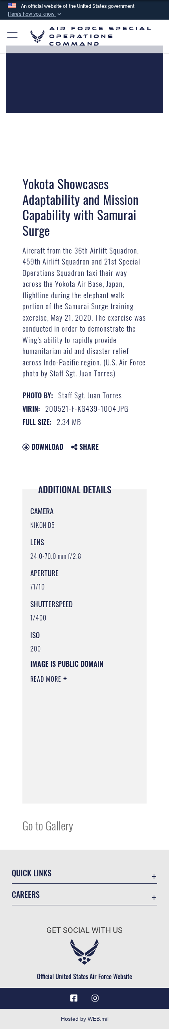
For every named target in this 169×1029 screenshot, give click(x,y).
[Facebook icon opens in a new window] (74, 998)
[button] (35, 14)
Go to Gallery (47, 825)
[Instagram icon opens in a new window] (95, 998)
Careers (26, 894)
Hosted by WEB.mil (84, 1019)
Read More (46, 679)
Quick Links (31, 873)
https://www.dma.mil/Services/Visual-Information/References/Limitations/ (78, 789)
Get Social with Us (84, 930)
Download (46, 447)
